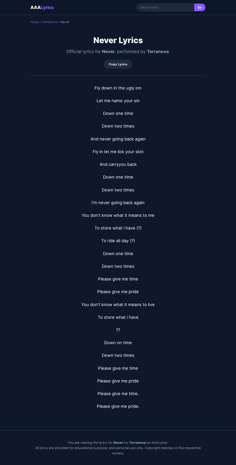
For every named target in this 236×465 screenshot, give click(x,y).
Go (200, 7)
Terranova (49, 22)
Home (34, 22)
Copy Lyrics (118, 64)
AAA (42, 7)
